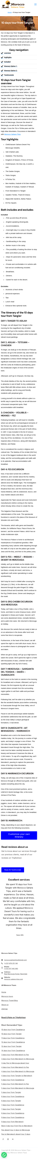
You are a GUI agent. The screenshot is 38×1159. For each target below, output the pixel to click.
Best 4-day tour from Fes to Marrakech (16, 1126)
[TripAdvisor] (13, 1139)
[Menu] (35, 4)
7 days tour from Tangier (11, 1109)
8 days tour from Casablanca (12, 1113)
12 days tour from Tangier (11, 1046)
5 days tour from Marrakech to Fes (15, 1084)
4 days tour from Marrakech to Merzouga (17, 1071)
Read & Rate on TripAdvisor (13, 1017)
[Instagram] (8, 1139)
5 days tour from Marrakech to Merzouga (17, 1088)
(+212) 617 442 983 (11, 968)
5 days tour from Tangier (11, 1092)
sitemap (4, 1009)
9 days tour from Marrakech (12, 1122)
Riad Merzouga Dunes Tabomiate (15, 974)
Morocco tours (7, 996)
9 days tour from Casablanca (12, 1117)
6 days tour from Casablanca (12, 1096)
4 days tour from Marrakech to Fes (15, 1067)
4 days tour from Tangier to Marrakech (16, 1076)
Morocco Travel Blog (9, 1000)
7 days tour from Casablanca (12, 1105)
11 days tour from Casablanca (12, 1038)
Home (10, 12)
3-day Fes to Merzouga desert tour (15, 1063)
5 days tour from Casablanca (12, 1080)
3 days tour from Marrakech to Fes (15, 1055)
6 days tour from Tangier (11, 1101)
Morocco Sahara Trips (12, 134)
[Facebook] (3, 1139)
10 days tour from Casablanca (13, 1030)
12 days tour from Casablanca (13, 1042)
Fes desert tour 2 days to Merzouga (15, 1130)
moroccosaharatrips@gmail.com (15, 960)
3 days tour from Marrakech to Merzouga (17, 1059)
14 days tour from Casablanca (13, 1051)
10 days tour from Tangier (11, 1034)
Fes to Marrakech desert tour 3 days (15, 1134)
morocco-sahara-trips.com (13, 979)
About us (4, 1005)
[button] (4, 1155)
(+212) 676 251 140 (11, 963)
